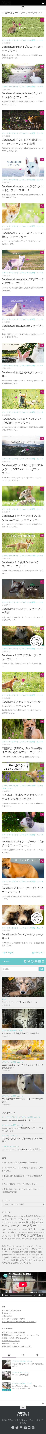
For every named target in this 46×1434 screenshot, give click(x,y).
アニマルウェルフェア (11, 1341)
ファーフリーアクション (10, 1136)
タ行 (14, 1222)
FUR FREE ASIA (22, 1216)
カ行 (37, 1219)
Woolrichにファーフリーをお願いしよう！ (20, 1002)
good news (32, 1215)
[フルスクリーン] (43, 1295)
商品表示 (36, 1232)
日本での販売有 (25, 1235)
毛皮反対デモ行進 (19, 1239)
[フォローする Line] (43, 961)
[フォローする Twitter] (28, 961)
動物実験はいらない (10, 1343)
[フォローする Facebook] (25, 961)
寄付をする (6, 1313)
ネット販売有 (34, 1222)
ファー (11, 1225)
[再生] (3, 1295)
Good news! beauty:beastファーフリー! (18, 1120)
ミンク (7, 1232)
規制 (37, 1239)
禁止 (31, 1239)
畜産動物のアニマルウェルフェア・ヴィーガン (20, 1335)
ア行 (20, 1219)
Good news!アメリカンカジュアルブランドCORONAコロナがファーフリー (22, 469)
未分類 (4, 999)
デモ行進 (18, 1222)
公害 (26, 1232)
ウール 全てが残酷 (20, 1375)
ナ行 (23, 1223)
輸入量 (41, 1239)
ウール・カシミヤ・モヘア (21, 1372)
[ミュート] (39, 1295)
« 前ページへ (8, 952)
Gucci (39, 1216)
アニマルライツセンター (11, 1310)
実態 (40, 1232)
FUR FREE (6, 1215)
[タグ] (37, 1355)
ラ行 (12, 1232)
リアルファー (20, 1232)
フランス (24, 1229)
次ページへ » (38, 952)
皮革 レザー (8, 788)
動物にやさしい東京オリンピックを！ (17, 1346)
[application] (23, 1284)
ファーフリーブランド (10, 40)
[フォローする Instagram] (32, 961)
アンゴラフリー (11, 1219)
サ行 (4, 1222)
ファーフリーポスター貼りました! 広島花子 (21, 1149)
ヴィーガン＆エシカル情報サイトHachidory (19, 1322)
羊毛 (34, 1239)
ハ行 (4, 1225)
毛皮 (38, 1235)
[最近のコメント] (23, 1355)
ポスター (32, 1229)
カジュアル (32, 1219)
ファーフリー (26, 1226)
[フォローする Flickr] (39, 961)
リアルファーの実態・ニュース (31, 40)
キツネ (41, 1219)
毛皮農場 (26, 1239)
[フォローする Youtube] (35, 961)
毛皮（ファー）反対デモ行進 (13, 1332)
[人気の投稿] (9, 1355)
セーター (9, 1222)
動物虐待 (30, 1232)
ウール (26, 1219)
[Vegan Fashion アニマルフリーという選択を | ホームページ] (7, 3)
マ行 (3, 1232)
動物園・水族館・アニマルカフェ (15, 1338)
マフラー (41, 1229)
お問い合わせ (7, 1316)
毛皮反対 (11, 1239)
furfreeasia (14, 1216)
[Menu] (43, 3)
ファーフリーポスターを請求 (13, 1319)
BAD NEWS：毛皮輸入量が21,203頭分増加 (20, 1033)
